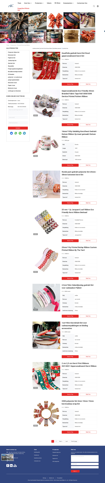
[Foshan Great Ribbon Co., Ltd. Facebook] (7, 465)
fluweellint (11, 66)
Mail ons (88, 84)
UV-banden (11, 74)
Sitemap (44, 478)
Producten (13, 45)
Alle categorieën (55, 461)
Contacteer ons (37, 461)
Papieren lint (11, 58)
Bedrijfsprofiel (37, 452)
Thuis (7, 45)
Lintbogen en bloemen (14, 91)
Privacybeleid (59, 478)
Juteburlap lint (12, 60)
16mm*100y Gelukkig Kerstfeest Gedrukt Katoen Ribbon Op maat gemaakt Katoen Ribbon (79, 134)
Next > (60, 441)
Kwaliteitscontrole (38, 458)
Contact (18, 128)
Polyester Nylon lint (13, 52)
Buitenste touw (12, 88)
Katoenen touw (12, 82)
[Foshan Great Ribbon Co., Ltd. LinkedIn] (11, 465)
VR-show (57, 3)
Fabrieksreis (36, 455)
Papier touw (11, 85)
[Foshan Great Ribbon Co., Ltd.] (11, 5)
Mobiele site (51, 478)
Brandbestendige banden (15, 71)
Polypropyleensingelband (15, 69)
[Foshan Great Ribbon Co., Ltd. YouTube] (15, 465)
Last (67, 441)
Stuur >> (75, 471)
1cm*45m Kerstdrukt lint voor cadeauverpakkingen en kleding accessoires (75, 325)
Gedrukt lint (11, 63)
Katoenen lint (12, 55)
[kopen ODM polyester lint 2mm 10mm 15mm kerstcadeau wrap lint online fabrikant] (46, 413)
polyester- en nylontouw (15, 77)
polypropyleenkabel (13, 80)
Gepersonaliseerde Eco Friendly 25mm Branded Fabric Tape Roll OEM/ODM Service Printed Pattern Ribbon (78, 93)
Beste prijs (70, 84)
